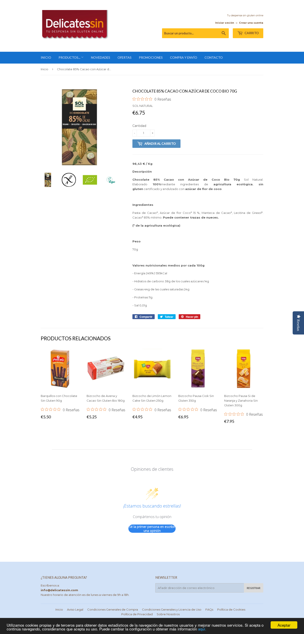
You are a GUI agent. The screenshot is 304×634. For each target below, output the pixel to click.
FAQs (209, 609)
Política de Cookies (231, 609)
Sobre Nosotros (168, 614)
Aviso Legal (75, 609)
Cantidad (139, 126)
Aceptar (284, 625)
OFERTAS (125, 57)
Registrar (253, 588)
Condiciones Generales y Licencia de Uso (171, 609)
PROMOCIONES (151, 57)
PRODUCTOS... (70, 57)
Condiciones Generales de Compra (112, 609)
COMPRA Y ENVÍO (183, 57)
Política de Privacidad (137, 614)
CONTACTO (214, 57)
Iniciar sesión (224, 22)
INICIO (46, 57)
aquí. (202, 629)
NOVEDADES (100, 57)
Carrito (251, 33)
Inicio (44, 69)
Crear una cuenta (251, 22)
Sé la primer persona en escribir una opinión (152, 529)
